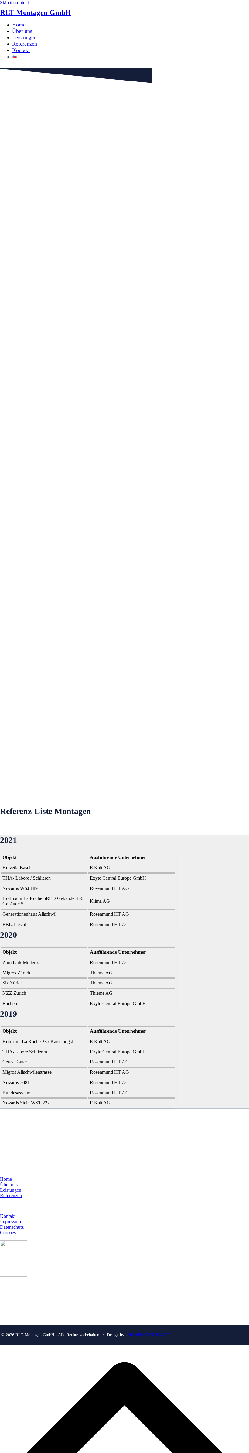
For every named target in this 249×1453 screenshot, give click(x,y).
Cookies (8, 1232)
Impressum (10, 1221)
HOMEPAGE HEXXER (149, 1335)
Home (6, 1179)
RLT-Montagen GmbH (35, 12)
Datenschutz (12, 1227)
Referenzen (11, 1195)
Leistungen (10, 1190)
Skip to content (14, 2)
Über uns (9, 1184)
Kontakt (7, 1216)
